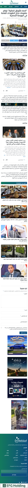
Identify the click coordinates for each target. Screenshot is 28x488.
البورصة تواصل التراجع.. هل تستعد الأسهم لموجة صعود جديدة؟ (15, 259)
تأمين (17, 453)
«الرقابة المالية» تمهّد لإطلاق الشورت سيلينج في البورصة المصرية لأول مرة (15, 240)
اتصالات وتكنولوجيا (23, 455)
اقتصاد (5, 6)
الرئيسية (25, 6)
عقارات (7, 453)
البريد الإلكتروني (23, 316)
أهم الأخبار (16, 6)
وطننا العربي (6, 455)
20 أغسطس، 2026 (23, 222)
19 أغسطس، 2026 (23, 242)
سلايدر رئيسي (15, 457)
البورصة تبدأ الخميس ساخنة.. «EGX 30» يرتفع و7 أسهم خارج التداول (14, 220)
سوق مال (11, 6)
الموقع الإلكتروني (23, 321)
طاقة (8, 450)
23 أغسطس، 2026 (23, 203)
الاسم (25, 310)
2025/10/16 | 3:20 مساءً (22, 22)
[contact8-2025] (17, 345)
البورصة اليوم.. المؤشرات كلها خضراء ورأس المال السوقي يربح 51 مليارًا (14, 200)
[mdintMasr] (17, 367)
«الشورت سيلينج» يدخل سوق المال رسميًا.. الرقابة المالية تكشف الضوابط (15, 279)
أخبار (21, 6)
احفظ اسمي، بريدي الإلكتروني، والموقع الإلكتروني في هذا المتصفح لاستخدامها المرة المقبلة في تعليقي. (16, 328)
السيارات (25, 460)
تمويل (17, 455)
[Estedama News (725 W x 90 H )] (14, 44)
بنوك (1, 6)
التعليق (25, 293)
